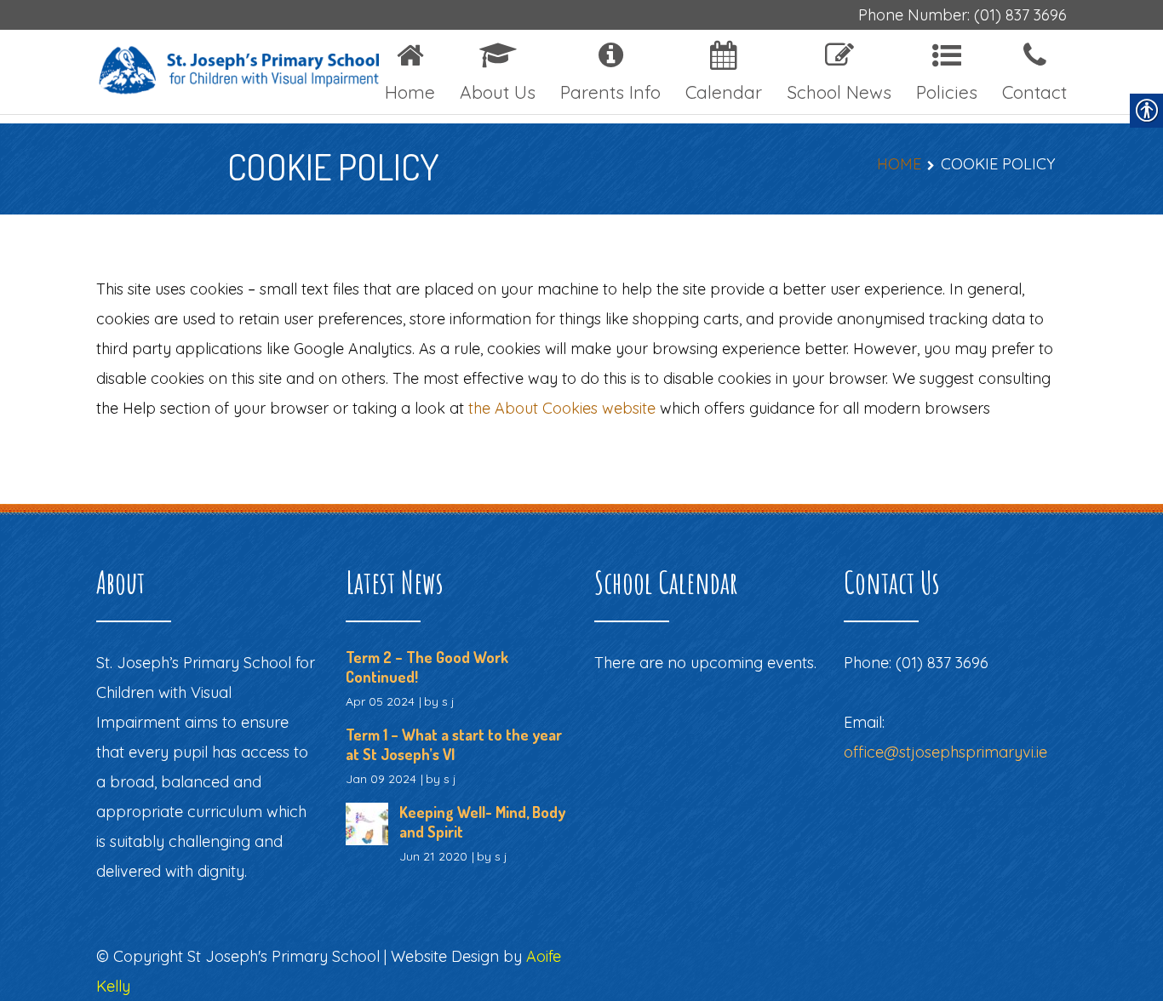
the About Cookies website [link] (562, 408)
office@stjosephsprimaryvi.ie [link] (945, 752)
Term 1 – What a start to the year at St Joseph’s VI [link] (454, 744)
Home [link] (899, 164)
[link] (208, 72)
